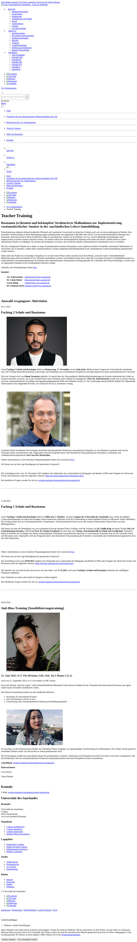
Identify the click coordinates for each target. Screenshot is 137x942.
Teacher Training (13, 128)
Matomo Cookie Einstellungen (17, 925)
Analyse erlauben (9, 940)
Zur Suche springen (27, 2)
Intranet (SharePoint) (20, 50)
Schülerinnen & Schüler (22, 19)
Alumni (15, 26)
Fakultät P (16, 67)
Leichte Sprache (45, 910)
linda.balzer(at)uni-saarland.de (37, 280)
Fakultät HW (17, 57)
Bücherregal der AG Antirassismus (21, 122)
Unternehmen (17, 23)
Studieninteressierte (20, 11)
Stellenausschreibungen (22, 48)
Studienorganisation (20, 38)
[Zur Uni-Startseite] (24, 4)
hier (34, 267)
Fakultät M (16, 60)
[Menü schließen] (2, 106)
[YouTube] (11, 76)
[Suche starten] (27, 95)
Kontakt (9, 140)
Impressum (5, 910)
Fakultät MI (17, 62)
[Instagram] (11, 81)
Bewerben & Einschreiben (23, 36)
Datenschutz (17, 910)
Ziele (8, 111)
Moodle (15, 40)
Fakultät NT (17, 64)
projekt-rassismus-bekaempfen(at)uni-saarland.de (59, 480)
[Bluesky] (11, 79)
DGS (55, 910)
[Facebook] (11, 74)
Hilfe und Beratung (14, 134)
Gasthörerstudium (19, 45)
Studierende (17, 16)
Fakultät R (16, 69)
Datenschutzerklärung (71, 935)
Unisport (15, 43)
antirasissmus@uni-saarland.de (38, 277)
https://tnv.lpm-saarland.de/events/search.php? (64, 476)
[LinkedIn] (11, 83)
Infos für (11, 9)
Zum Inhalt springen (9, 2)
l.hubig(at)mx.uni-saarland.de (37, 283)
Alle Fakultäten (18, 55)
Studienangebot (18, 33)
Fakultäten (12, 52)
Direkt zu (12, 31)
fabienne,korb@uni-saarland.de (38, 286)
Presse (14, 21)
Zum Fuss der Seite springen (48, 2)
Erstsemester (17, 14)
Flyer (72, 460)
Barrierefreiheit (30, 910)
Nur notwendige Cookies (27, 940)
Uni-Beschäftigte (19, 28)
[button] (5, 101)
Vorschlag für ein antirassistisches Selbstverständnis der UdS (31, 116)
